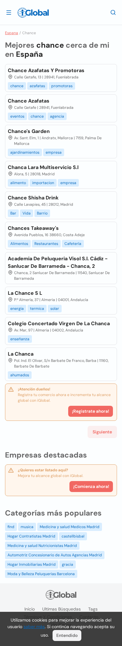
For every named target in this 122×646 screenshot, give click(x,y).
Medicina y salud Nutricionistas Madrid (42, 545)
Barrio (42, 213)
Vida (27, 213)
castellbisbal (73, 536)
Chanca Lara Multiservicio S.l (43, 167)
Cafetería (72, 243)
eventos (17, 116)
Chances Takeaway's (33, 228)
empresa (54, 152)
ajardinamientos (24, 152)
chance (16, 85)
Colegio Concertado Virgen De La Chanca (59, 323)
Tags (93, 609)
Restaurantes (46, 243)
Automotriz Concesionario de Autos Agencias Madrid (55, 555)
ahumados (19, 375)
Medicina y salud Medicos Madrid (69, 526)
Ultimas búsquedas (61, 609)
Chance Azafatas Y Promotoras (46, 70)
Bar (13, 213)
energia (17, 308)
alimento (18, 182)
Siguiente (102, 432)
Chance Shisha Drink (33, 197)
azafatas (37, 85)
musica (27, 526)
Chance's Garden (29, 131)
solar (54, 308)
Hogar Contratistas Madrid (31, 536)
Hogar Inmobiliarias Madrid (32, 564)
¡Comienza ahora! (91, 486)
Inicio (29, 609)
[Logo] (33, 12)
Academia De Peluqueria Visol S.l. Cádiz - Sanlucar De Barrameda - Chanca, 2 (58, 262)
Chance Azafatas (28, 101)
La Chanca (20, 354)
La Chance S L (25, 293)
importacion (43, 182)
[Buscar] (113, 12)
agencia (57, 116)
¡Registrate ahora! (90, 411)
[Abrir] (9, 12)
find (11, 526)
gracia (67, 564)
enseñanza (19, 339)
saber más (34, 626)
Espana (11, 32)
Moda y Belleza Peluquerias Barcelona (41, 573)
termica (37, 308)
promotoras (62, 85)
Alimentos (19, 243)
